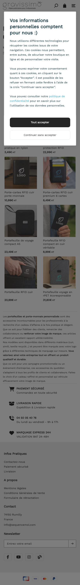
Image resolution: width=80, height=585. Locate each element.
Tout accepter (40, 122)
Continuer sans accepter (40, 135)
